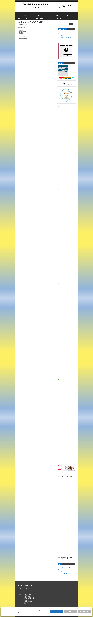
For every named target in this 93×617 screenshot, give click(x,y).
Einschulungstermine (63, 33)
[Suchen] (71, 24)
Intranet (20, 594)
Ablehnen (70, 611)
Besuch (60, 570)
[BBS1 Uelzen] (18, 13)
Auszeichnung (65, 567)
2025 (59, 75)
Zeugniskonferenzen (68, 77)
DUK (63, 570)
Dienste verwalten (87, 615)
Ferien (73, 77)
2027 (67, 75)
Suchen (59, 22)
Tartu (69, 573)
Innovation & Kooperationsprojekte (24, 18)
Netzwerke (69, 15)
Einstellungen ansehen (84, 611)
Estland (65, 570)
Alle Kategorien (68, 78)
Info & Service (25, 15)
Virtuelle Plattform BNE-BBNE (58, 18)
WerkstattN (59, 575)
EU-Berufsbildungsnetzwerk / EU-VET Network (42, 18)
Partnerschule (62, 573)
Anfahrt (20, 593)
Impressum (12, 615)
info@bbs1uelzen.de (30, 598)
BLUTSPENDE (61, 77)
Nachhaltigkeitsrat (65, 571)
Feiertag (60, 78)
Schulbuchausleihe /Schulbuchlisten (65, 37)
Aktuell (19, 15)
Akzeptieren (56, 611)
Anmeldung (61, 32)
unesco (72, 573)
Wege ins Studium (50, 15)
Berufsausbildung (41, 15)
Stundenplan (61, 35)
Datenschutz (8, 615)
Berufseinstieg (33, 15)
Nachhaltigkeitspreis (60, 571)
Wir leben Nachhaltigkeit (60, 15)
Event (64, 78)
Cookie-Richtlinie (4, 615)
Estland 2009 (68, 570)
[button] (90, 608)
